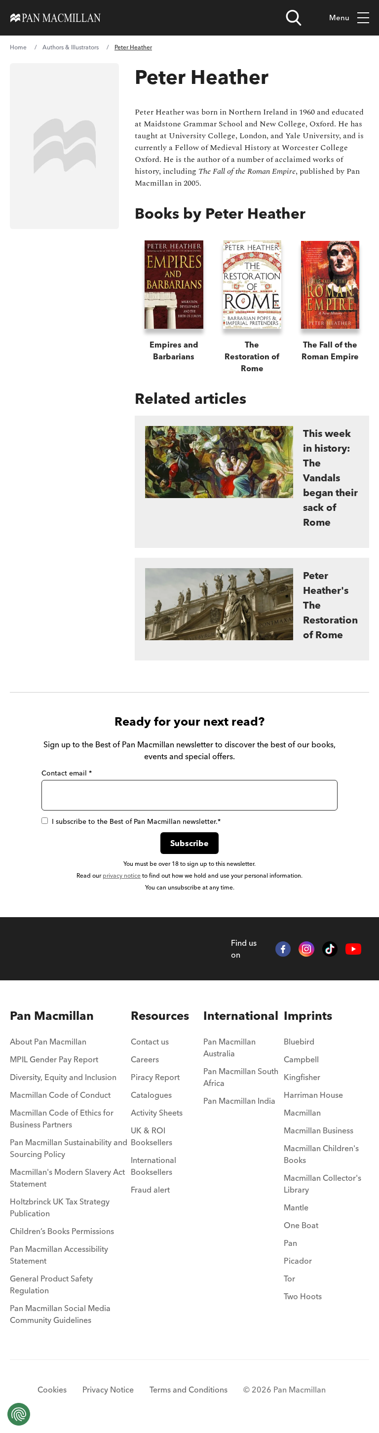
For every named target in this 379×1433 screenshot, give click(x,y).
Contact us (150, 1041)
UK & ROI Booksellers (151, 1136)
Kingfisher (302, 1077)
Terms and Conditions (188, 1389)
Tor (289, 1278)
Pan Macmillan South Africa (240, 1077)
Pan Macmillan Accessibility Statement (59, 1255)
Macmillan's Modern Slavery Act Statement (67, 1178)
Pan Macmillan (52, 1015)
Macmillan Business (318, 1130)
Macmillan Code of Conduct (60, 1095)
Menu (339, 17)
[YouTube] (353, 948)
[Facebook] (283, 949)
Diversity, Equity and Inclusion (63, 1077)
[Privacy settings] (18, 1414)
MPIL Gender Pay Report (54, 1059)
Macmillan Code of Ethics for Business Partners (62, 1118)
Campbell (301, 1059)
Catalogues (151, 1095)
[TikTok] (330, 949)
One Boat (301, 1225)
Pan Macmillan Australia (229, 1047)
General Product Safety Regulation (51, 1284)
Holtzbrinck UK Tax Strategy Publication (60, 1207)
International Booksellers (153, 1166)
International (240, 1015)
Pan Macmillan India (239, 1101)
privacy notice (122, 875)
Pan (290, 1243)
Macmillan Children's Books (321, 1154)
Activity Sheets (157, 1113)
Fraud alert (150, 1190)
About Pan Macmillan (48, 1041)
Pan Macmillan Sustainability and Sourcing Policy (68, 1148)
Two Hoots (303, 1296)
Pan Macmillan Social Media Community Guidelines (60, 1314)
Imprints (308, 1015)
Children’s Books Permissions (62, 1231)
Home (18, 47)
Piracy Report (155, 1077)
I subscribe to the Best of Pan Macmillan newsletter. (136, 821)
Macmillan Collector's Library (322, 1184)
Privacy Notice (108, 1389)
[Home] (55, 18)
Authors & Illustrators (70, 47)
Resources (160, 1015)
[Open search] (294, 18)
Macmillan (302, 1113)
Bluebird (299, 1041)
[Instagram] (306, 949)
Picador (298, 1261)
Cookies (52, 1389)
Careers (145, 1059)
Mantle (296, 1207)
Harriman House (313, 1095)
